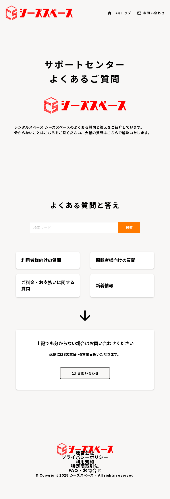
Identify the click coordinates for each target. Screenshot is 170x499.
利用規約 (85, 462)
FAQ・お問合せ (85, 470)
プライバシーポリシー (85, 457)
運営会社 (85, 453)
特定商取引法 (85, 466)
